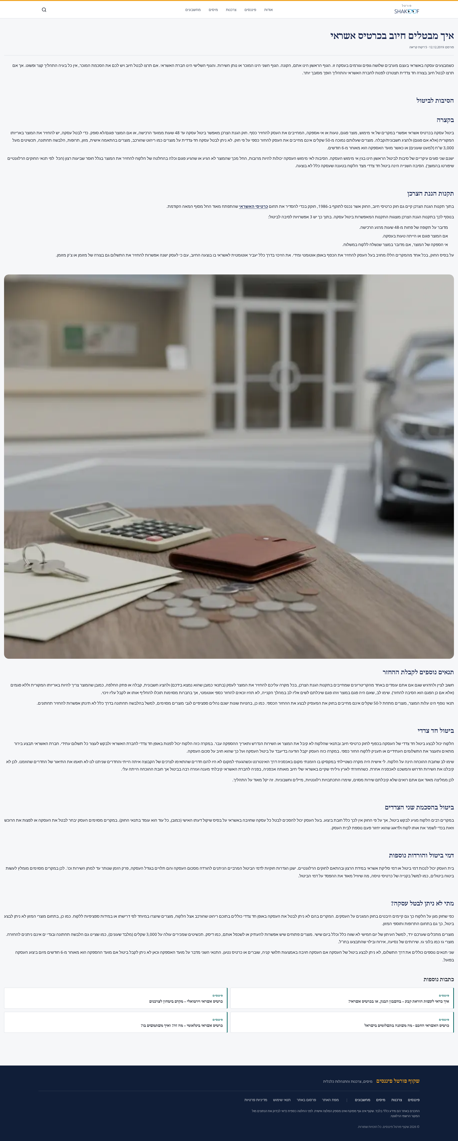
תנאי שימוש (282, 1099)
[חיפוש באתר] (44, 9)
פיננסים (250, 9)
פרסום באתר (306, 1099)
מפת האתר (330, 1099)
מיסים (213, 9)
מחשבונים (193, 9)
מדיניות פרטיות (256, 1099)
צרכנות (231, 9)
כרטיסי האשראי (253, 206)
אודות (268, 9)
